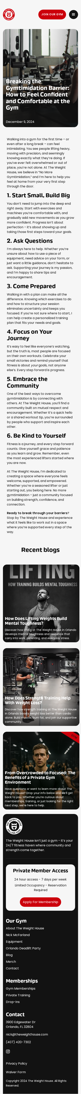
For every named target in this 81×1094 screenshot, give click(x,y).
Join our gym (52, 14)
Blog (9, 955)
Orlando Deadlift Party (23, 948)
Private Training (18, 995)
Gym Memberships (20, 988)
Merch (11, 961)
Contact (12, 968)
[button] (73, 14)
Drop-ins (13, 1002)
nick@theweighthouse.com (27, 1034)
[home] (21, 14)
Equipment (14, 941)
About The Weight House (25, 928)
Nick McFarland (18, 935)
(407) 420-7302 (18, 1042)
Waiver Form (16, 1072)
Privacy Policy (16, 1063)
